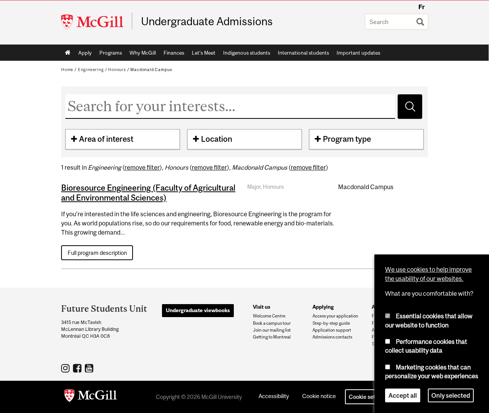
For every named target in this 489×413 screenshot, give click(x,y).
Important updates (358, 53)
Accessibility (274, 396)
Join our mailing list (272, 330)
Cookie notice (319, 396)
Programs (110, 53)
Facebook (78, 368)
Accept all (403, 395)
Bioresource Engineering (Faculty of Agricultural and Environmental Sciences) (148, 192)
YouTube (90, 368)
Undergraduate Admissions (207, 21)
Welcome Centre (269, 316)
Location (216, 138)
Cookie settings (368, 397)
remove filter (142, 167)
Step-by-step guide (331, 323)
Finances (174, 53)
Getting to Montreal (272, 337)
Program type (347, 138)
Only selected (450, 395)
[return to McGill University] (90, 397)
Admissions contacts (332, 337)
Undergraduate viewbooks (198, 310)
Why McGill (143, 53)
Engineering (91, 69)
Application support (332, 330)
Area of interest (106, 138)
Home (67, 53)
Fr (421, 7)
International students (303, 53)
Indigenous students (246, 53)
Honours (117, 69)
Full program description (97, 252)
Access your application (335, 316)
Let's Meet (203, 53)
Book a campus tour (272, 323)
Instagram (66, 368)
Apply (85, 53)
